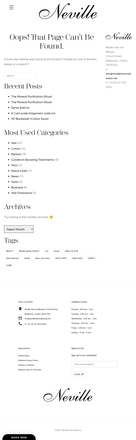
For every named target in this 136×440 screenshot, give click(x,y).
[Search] (29, 76)
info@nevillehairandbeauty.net (38, 318)
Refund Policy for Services (29, 369)
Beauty (16, 154)
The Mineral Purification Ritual (31, 96)
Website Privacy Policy (28, 360)
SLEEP (9, 265)
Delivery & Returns (26, 365)
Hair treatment (12, 258)
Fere (14, 165)
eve (46, 251)
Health (27, 258)
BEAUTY (10, 251)
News (15, 176)
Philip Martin (77, 258)
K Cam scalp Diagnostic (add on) (33, 113)
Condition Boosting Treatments (32, 159)
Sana (14, 181)
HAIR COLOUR (71, 251)
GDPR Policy (24, 355)
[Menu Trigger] (11, 7)
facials (56, 251)
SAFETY (91, 258)
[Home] (68, 22)
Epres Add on (20, 107)
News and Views (42, 258)
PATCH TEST (61, 258)
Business (17, 187)
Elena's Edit (19, 170)
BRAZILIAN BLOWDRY (29, 251)
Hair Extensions (21, 192)
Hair (14, 142)
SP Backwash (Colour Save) (30, 118)
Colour (15, 148)
